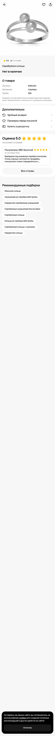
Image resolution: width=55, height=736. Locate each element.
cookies (22, 718)
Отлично (27, 728)
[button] (27, 80)
